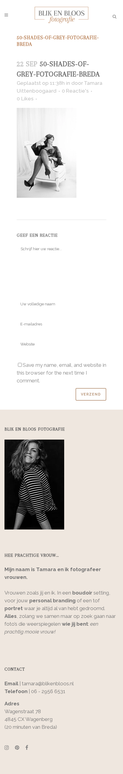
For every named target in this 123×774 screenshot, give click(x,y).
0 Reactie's (75, 91)
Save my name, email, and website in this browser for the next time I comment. (61, 373)
